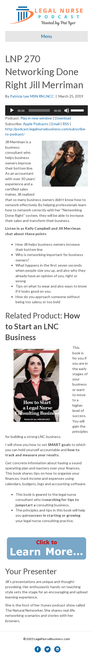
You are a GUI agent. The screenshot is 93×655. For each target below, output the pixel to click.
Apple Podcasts (36, 124)
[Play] (11, 110)
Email (55, 124)
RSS (66, 124)
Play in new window (36, 118)
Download (63, 118)
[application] (46, 110)
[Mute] (66, 110)
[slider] (78, 110)
